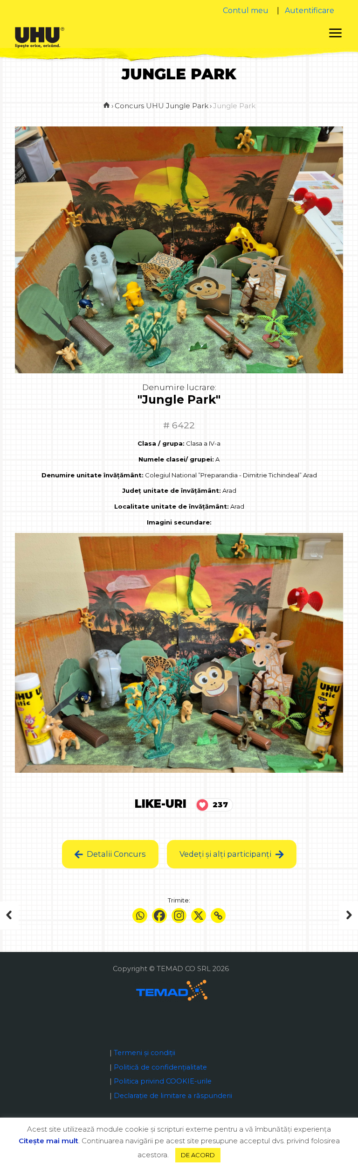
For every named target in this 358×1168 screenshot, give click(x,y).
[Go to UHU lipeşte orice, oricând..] (106, 105)
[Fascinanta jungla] (331, 915)
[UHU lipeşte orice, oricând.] (39, 37)
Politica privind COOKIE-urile (163, 1081)
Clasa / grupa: (161, 443)
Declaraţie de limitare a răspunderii (173, 1095)
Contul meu (245, 10)
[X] (198, 915)
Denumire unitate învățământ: (92, 475)
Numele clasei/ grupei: (176, 459)
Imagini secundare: (179, 522)
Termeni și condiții (144, 1053)
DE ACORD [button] (198, 1155)
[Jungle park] (27, 915)
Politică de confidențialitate (160, 1067)
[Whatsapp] (139, 915)
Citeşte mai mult (48, 1140)
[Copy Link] (218, 915)
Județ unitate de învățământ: (171, 490)
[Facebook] (159, 915)
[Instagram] (179, 915)
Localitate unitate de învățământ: (171, 506)
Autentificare (309, 10)
